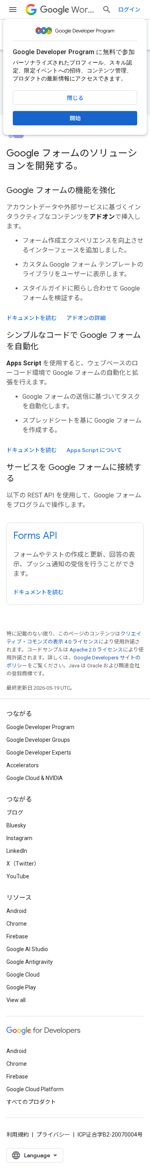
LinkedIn (16, 851)
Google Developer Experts (38, 752)
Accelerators (22, 765)
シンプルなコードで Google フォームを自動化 (73, 340)
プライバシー (53, 1134)
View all (16, 1000)
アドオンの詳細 (86, 318)
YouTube (17, 876)
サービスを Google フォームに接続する (73, 473)
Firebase (17, 936)
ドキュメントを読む (31, 318)
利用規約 (17, 1134)
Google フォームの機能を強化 (60, 190)
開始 (75, 118)
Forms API (35, 536)
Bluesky (16, 825)
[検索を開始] (107, 9)
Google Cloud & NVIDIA (34, 778)
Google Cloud (23, 974)
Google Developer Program (40, 727)
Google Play (21, 987)
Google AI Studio (27, 949)
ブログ (14, 812)
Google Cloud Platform (35, 1089)
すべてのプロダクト (31, 1102)
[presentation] (75, 159)
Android (16, 911)
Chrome (16, 923)
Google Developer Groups (38, 740)
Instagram (19, 838)
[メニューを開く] (13, 9)
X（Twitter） (23, 863)
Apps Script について (94, 450)
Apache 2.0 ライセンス (96, 650)
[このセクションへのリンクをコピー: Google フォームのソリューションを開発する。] (94, 167)
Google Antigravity (29, 962)
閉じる (75, 97)
